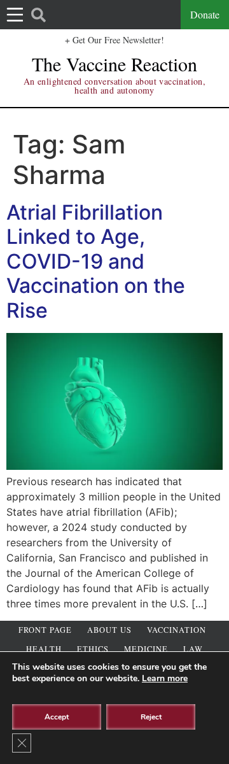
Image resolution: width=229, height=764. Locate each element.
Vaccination (176, 630)
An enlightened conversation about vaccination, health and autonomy (114, 85)
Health (44, 649)
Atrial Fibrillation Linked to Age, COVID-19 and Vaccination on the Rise (95, 261)
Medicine (146, 649)
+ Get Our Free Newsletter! (114, 40)
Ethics (93, 649)
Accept (57, 717)
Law (193, 649)
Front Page (45, 630)
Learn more (165, 678)
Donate (204, 14)
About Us (109, 630)
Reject (151, 717)
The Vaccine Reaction (114, 63)
